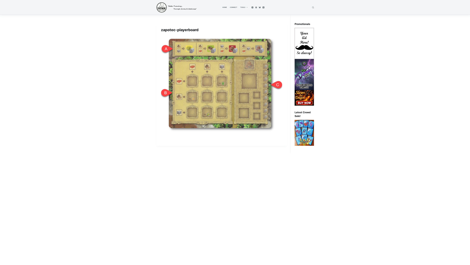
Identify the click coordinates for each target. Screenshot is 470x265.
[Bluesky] (260, 7)
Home (224, 7)
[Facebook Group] (256, 7)
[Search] (313, 7)
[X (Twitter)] (263, 7)
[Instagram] (252, 7)
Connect (233, 7)
